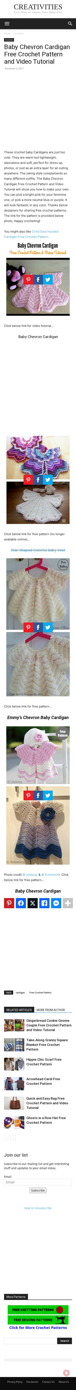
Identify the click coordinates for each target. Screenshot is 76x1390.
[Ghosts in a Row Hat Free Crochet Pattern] (14, 1123)
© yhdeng (29, 875)
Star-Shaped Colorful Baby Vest (38, 550)
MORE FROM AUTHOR (51, 1010)
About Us (64, 1382)
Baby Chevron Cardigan (38, 336)
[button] (6, 23)
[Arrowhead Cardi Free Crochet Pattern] (14, 1084)
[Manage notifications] (66, 1373)
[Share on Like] (44, 903)
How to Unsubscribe (38, 1208)
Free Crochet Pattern (40, 992)
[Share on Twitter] (33, 903)
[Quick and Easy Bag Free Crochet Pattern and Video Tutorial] (14, 1103)
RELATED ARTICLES (19, 1010)
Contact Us (48, 1382)
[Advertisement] (38, 112)
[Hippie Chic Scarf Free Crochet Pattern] (14, 1064)
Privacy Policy (14, 1382)
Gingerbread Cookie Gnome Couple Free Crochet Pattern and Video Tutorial (49, 1025)
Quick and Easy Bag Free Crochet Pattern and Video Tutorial (47, 1103)
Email (8, 1177)
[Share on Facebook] (21, 903)
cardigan (20, 992)
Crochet (19, 33)
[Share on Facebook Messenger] (56, 903)
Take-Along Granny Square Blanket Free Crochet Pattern (47, 1044)
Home (7, 33)
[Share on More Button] (68, 903)
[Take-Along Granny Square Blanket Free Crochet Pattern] (14, 1045)
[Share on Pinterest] (9, 903)
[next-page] (13, 1137)
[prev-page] (6, 1137)
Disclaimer (32, 1382)
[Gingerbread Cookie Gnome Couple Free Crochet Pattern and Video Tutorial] (14, 1025)
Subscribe (38, 1190)
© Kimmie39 (50, 875)
